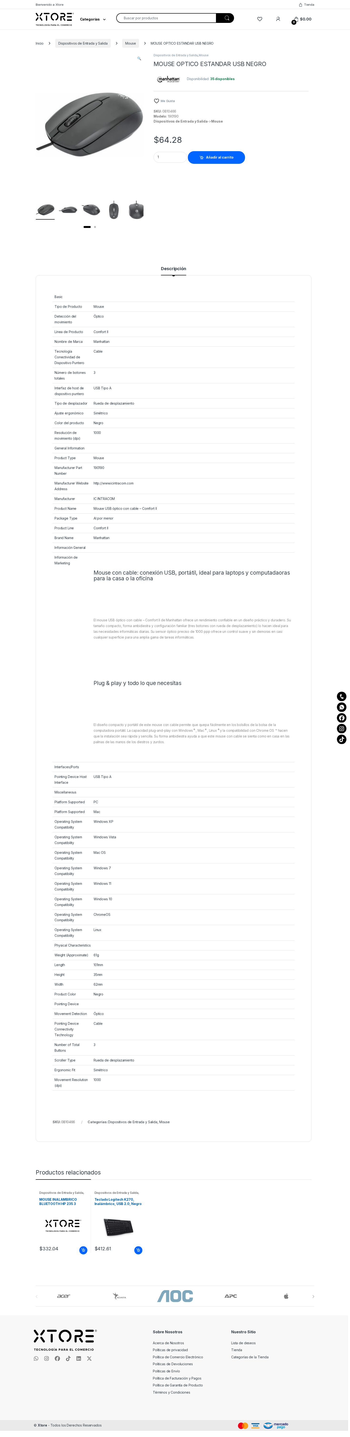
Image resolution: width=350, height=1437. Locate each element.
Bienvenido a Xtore (49, 4)
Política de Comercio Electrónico (178, 1357)
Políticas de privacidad (170, 1350)
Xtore (42, 1425)
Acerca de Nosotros (168, 1343)
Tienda (309, 4)
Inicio (40, 43)
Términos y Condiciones (171, 1392)
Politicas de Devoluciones (173, 1364)
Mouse (130, 43)
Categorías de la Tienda (250, 1357)
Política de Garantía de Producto (178, 1385)
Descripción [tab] (173, 269)
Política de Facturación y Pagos (177, 1378)
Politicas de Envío (166, 1371)
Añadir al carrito (220, 157)
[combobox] (166, 18)
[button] (139, 58)
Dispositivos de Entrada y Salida (83, 43)
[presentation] (313, 1296)
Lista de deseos (243, 1343)
